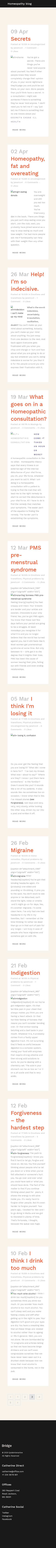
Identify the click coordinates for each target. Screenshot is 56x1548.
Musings (35, 424)
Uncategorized (37, 44)
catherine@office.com (13, 1471)
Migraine (22, 850)
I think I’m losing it (22, 706)
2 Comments (28, 428)
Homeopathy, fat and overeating (28, 166)
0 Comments (31, 182)
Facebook (7, 1519)
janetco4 (18, 48)
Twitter (5, 1513)
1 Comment (31, 48)
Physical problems (32, 578)
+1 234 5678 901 (10, 1475)
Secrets (21, 39)
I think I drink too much (27, 1260)
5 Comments (28, 582)
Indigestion (25, 973)
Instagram (7, 1516)
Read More (19, 130)
